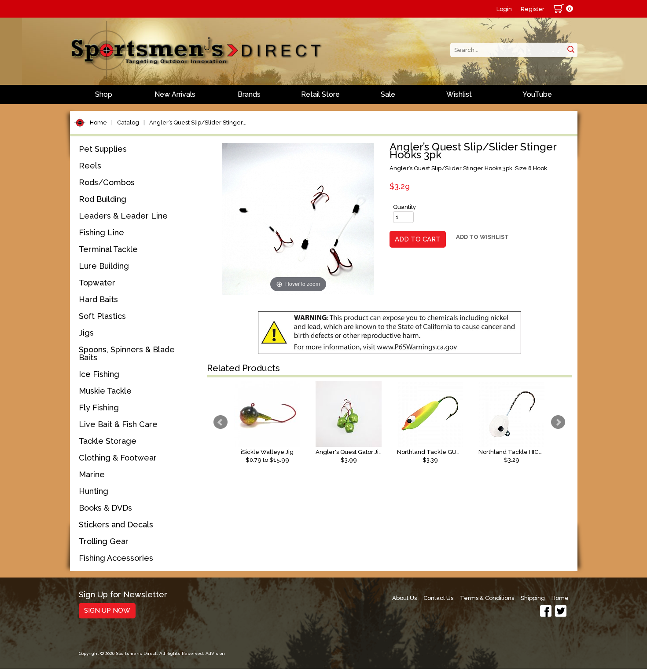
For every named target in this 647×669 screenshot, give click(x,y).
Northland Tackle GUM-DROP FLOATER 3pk (430, 452)
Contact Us (438, 598)
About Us (404, 598)
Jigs (86, 332)
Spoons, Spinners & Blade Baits (127, 353)
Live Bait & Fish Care (118, 424)
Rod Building (102, 199)
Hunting (93, 491)
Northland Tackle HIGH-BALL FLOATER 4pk (511, 452)
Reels (90, 165)
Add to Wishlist (482, 237)
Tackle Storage (107, 441)
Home (98, 122)
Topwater (97, 282)
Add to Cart (418, 239)
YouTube (537, 94)
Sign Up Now (107, 610)
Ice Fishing (99, 374)
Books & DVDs (105, 507)
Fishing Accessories (116, 558)
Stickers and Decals (116, 524)
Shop (103, 94)
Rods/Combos (107, 182)
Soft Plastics (102, 316)
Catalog (128, 122)
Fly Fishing (99, 407)
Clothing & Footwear (118, 457)
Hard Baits (98, 299)
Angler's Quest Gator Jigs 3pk (349, 452)
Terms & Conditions (487, 598)
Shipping (533, 598)
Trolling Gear (104, 541)
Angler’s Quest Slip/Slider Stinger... (197, 122)
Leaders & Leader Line (123, 215)
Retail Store (320, 94)
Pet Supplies (103, 149)
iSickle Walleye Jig (267, 452)
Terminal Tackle (108, 249)
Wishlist (459, 94)
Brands (249, 94)
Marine (92, 474)
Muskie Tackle (105, 390)
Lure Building (104, 266)
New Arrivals (174, 94)
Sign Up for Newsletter (123, 595)
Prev (220, 422)
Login (504, 9)
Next (558, 422)
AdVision (215, 653)
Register (532, 9)
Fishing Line (101, 232)
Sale (388, 94)
